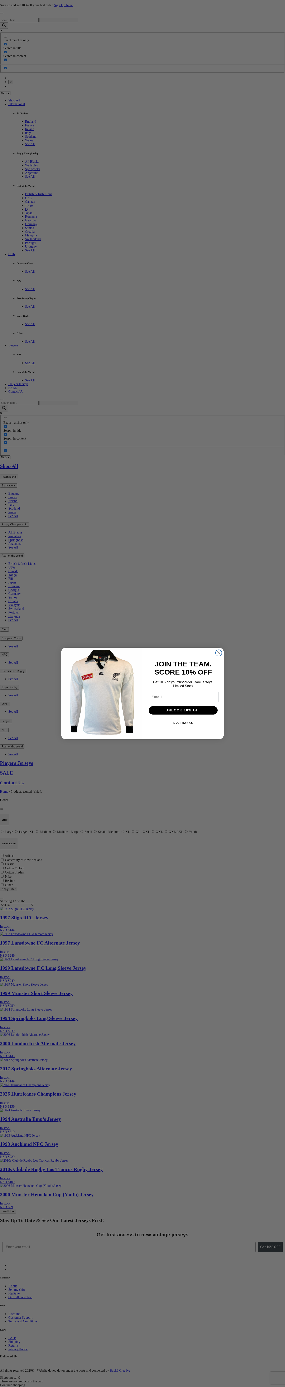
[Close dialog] (219, 653)
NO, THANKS (183, 722)
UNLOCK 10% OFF (183, 710)
